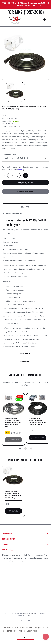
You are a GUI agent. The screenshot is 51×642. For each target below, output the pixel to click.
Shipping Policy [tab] (25, 361)
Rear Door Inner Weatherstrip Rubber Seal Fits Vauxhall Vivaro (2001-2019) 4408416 (37, 421)
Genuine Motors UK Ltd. (30, 613)
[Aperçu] (5, 406)
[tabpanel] (25, 280)
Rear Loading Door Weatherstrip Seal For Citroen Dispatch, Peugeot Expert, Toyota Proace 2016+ (13, 422)
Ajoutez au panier (25, 182)
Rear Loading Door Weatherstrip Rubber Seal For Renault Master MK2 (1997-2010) (13, 495)
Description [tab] (25, 207)
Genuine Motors (14, 118)
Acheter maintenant (25, 191)
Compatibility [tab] (25, 353)
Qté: (3, 175)
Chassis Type (10, 155)
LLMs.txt (30, 615)
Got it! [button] (25, 637)
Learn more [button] (32, 631)
